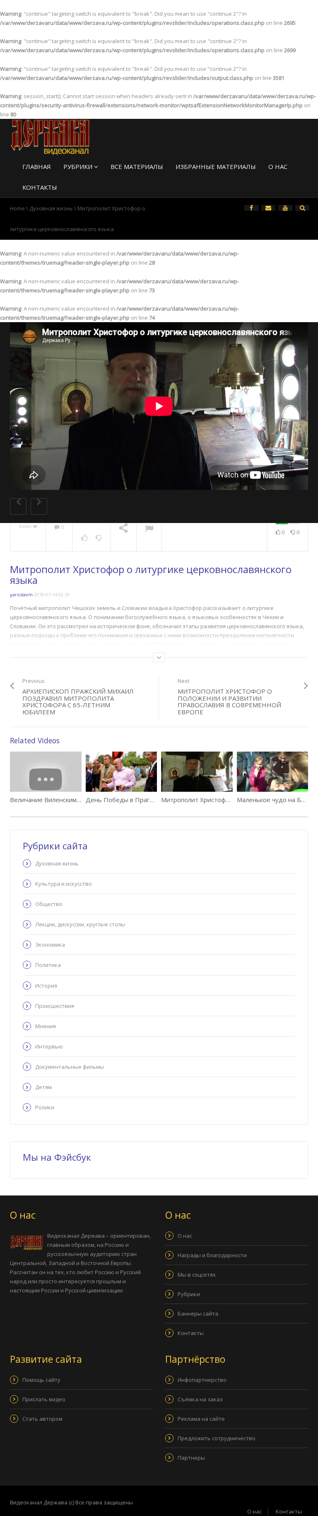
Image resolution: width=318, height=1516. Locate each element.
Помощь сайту (41, 1379)
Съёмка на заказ (200, 1399)
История (46, 985)
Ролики (44, 1107)
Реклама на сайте (201, 1418)
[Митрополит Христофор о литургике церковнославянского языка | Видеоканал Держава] (50, 137)
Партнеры (191, 1457)
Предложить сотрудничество (216, 1438)
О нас (277, 166)
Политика (48, 965)
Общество (49, 904)
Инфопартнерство (202, 1379)
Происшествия (54, 1006)
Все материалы (137, 166)
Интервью (49, 1046)
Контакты (39, 187)
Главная (36, 166)
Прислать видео (43, 1399)
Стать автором (42, 1418)
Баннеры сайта (198, 1313)
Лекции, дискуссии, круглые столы (80, 924)
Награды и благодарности (212, 1255)
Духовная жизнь (51, 208)
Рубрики (78, 166)
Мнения (45, 1026)
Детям (43, 1087)
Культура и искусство (63, 883)
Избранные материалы (216, 166)
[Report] (149, 529)
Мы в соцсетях (197, 1274)
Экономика (50, 944)
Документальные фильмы (69, 1066)
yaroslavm (21, 594)
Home (17, 208)
